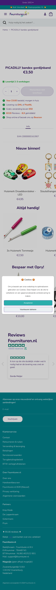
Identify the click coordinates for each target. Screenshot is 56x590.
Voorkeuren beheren (28, 309)
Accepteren (28, 303)
